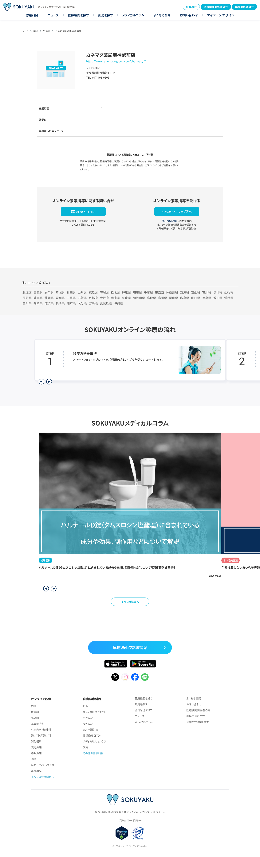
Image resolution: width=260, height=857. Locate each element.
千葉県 (46, 31)
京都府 (93, 297)
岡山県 (173, 297)
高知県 (27, 303)
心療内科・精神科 (41, 729)
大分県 (82, 303)
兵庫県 (115, 297)
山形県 (82, 292)
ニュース (53, 15)
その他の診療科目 (93, 753)
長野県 (27, 297)
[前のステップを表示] (41, 381)
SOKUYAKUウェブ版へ (177, 211)
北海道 (27, 292)
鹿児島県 (106, 303)
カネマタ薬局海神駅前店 (68, 31)
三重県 (71, 297)
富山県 (195, 292)
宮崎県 (93, 303)
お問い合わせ (189, 15)
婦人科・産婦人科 (41, 735)
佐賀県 (49, 303)
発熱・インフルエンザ (42, 765)
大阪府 (104, 297)
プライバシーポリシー (130, 820)
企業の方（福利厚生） (198, 722)
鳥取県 (151, 297)
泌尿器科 (36, 771)
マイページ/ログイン (220, 15)
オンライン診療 (41, 698)
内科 (33, 706)
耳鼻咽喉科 (37, 724)
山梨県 (228, 292)
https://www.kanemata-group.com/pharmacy (114, 61)
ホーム (25, 31)
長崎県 (60, 303)
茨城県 (104, 292)
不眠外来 (36, 753)
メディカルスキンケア (95, 741)
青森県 (38, 292)
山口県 (195, 297)
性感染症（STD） (92, 735)
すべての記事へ (130, 602)
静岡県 (49, 297)
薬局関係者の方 (244, 7)
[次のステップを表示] (49, 381)
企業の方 (191, 7)
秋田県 (71, 292)
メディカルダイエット (94, 712)
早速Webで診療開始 (130, 647)
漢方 (85, 747)
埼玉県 (137, 292)
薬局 (35, 31)
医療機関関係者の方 (216, 7)
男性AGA (88, 718)
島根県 (162, 297)
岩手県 (49, 292)
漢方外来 (36, 747)
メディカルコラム (133, 15)
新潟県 (184, 292)
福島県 (93, 292)
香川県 (217, 297)
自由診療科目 (92, 698)
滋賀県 (82, 297)
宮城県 (60, 292)
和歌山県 (139, 297)
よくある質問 (162, 15)
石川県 (206, 292)
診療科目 (32, 15)
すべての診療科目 (41, 777)
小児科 (35, 718)
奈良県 (126, 297)
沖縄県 (118, 303)
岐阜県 (38, 297)
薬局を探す (105, 15)
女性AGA (88, 724)
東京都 (159, 292)
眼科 (33, 759)
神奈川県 (172, 292)
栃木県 (115, 292)
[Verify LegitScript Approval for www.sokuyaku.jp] (121, 833)
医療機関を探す (78, 15)
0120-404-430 (85, 211)
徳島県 (206, 297)
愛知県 (60, 297)
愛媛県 (228, 297)
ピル (85, 706)
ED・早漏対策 (90, 729)
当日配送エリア (143, 710)
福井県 (217, 292)
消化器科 (36, 741)
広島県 (184, 297)
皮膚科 (35, 712)
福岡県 (38, 303)
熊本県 (71, 303)
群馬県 (126, 292)
